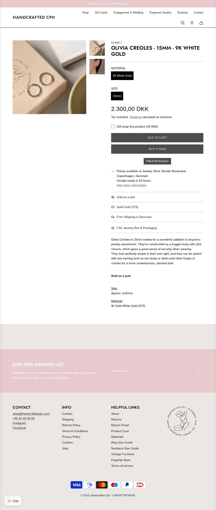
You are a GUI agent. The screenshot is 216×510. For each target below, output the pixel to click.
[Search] (182, 22)
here (125, 3)
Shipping (135, 117)
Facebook (19, 428)
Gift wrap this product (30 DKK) (137, 126)
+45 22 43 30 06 (24, 418)
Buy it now (157, 149)
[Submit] (198, 370)
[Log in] (192, 22)
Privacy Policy (59, 377)
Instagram (19, 423)
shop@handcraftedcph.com (31, 413)
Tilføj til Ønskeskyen (157, 161)
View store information (131, 185)
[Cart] (201, 22)
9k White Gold (122, 75)
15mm (117, 96)
